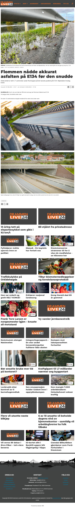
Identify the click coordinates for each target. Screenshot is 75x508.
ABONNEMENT (34, 3)
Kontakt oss (9, 488)
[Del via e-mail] (73, 87)
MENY (24, 3)
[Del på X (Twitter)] (71, 87)
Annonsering (9, 478)
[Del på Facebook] (68, 87)
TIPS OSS (66, 3)
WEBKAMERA (57, 3)
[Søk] (72, 3)
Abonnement (9, 480)
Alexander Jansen (43, 478)
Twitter (66, 480)
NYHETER (16, 3)
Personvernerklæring (9, 484)
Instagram (65, 482)
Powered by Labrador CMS (37, 505)
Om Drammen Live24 (9, 486)
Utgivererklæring (9, 482)
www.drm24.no (56, 498)
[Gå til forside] (6, 3)
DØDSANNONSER (46, 3)
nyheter (4, 200)
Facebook (65, 478)
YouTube (65, 484)
